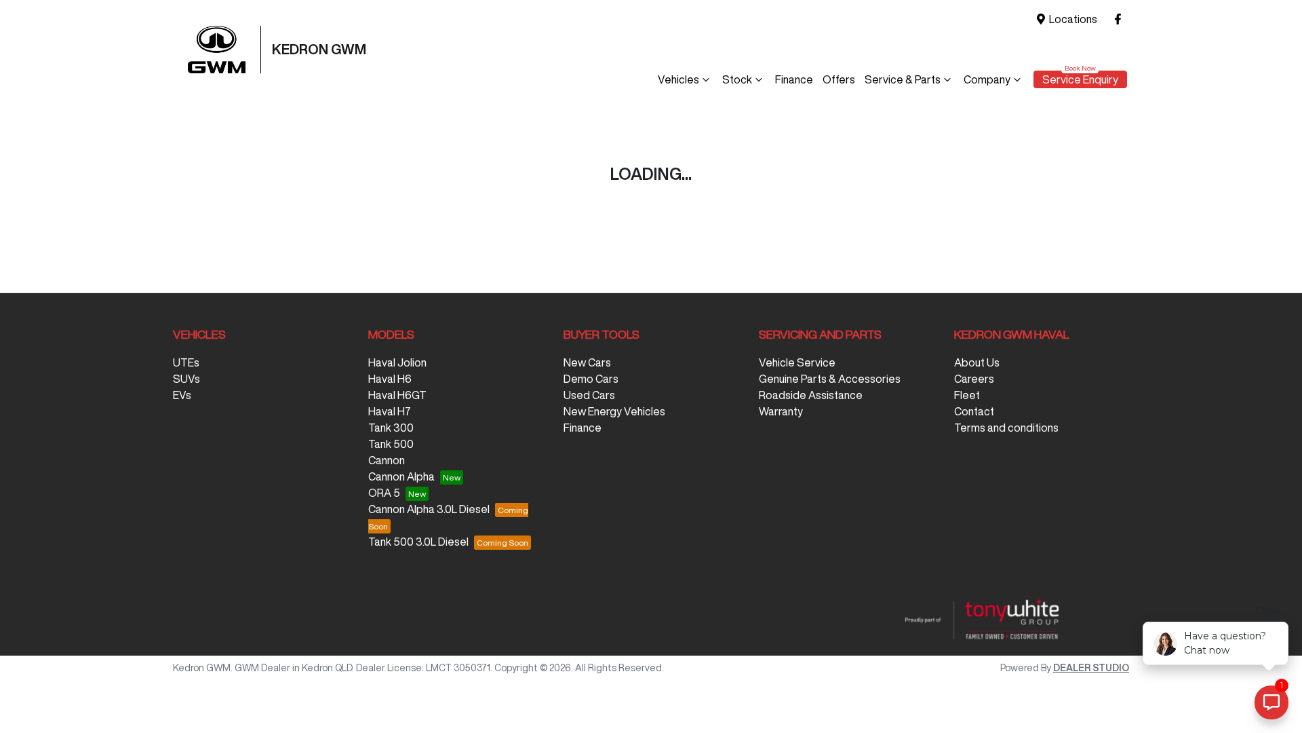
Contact (974, 411)
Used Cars (589, 395)
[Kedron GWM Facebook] (1120, 19)
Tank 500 (391, 443)
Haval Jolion (397, 362)
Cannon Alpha (401, 476)
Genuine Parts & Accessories (830, 378)
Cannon (386, 460)
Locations (1073, 19)
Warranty (781, 411)
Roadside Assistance (811, 395)
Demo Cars (591, 378)
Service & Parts (903, 79)
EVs (182, 395)
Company (987, 79)
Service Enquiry (1080, 79)
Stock (737, 79)
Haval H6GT (397, 395)
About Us (977, 362)
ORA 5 (384, 492)
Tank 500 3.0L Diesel (418, 541)
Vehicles (678, 79)
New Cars (587, 362)
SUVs (186, 378)
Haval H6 (390, 378)
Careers (974, 378)
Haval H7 (389, 411)
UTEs (186, 362)
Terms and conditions (1006, 427)
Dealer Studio (1091, 668)
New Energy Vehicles (614, 411)
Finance (794, 79)
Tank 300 (391, 427)
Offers (839, 79)
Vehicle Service (797, 362)
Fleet (967, 395)
